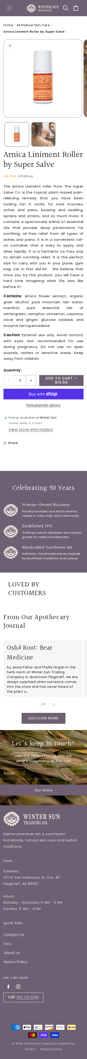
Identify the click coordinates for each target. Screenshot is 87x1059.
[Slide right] (54, 704)
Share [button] (13, 443)
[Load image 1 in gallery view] (17, 134)
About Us (11, 953)
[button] (9, 8)
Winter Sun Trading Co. (41, 1043)
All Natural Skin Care (33, 25)
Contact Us (13, 934)
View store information (31, 429)
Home (8, 25)
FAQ (7, 943)
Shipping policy (51, 1049)
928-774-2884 (28, 997)
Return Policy (15, 962)
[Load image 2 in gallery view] (43, 134)
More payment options (43, 405)
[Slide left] (33, 704)
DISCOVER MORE (43, 718)
